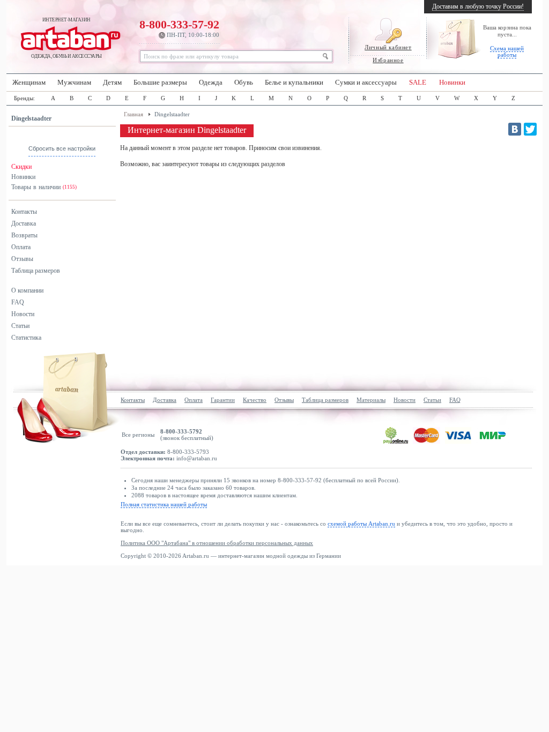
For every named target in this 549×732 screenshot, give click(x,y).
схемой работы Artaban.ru (361, 523)
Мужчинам (74, 82)
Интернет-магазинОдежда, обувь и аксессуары (66, 38)
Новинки (452, 82)
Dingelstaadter (31, 118)
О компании (27, 290)
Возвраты (24, 235)
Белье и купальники (294, 82)
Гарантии (223, 400)
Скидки (21, 166)
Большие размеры (160, 82)
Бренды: (24, 98)
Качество (254, 400)
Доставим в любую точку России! (478, 6)
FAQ (17, 302)
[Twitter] (530, 129)
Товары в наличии (44, 187)
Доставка (23, 223)
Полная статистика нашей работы (164, 504)
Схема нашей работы (507, 51)
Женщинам (29, 82)
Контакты (24, 211)
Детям (112, 82)
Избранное (388, 60)
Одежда (210, 82)
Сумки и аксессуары (366, 82)
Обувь (243, 82)
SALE (417, 82)
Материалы (371, 400)
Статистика (26, 337)
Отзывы (22, 259)
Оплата (21, 247)
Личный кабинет (388, 47)
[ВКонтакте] (514, 129)
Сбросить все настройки (61, 148)
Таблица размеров (35, 270)
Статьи (20, 326)
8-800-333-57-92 (179, 28)
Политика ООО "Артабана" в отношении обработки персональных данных (217, 543)
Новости (22, 314)
